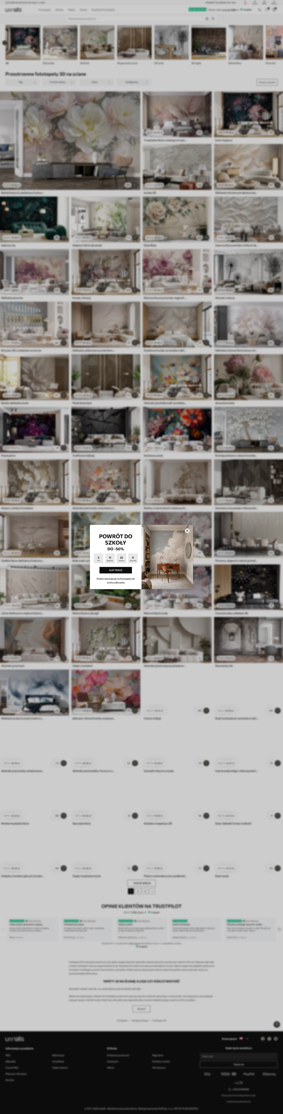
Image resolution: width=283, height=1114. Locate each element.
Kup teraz (115, 570)
